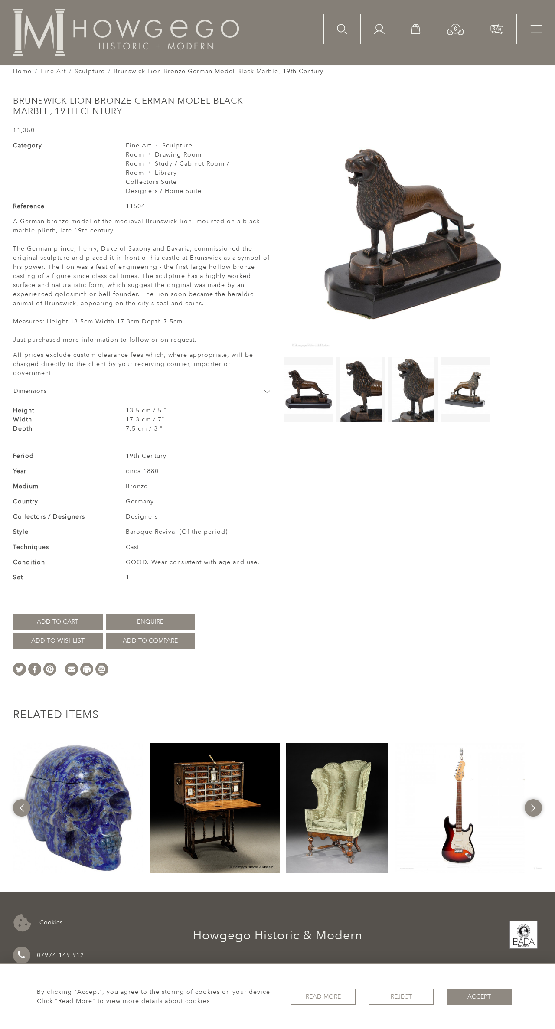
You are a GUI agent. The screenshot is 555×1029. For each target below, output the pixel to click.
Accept (479, 997)
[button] (455, 29)
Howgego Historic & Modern (277, 935)
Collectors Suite (151, 182)
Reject (401, 997)
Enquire (150, 621)
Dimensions (29, 391)
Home (22, 71)
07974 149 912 (60, 955)
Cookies (50, 922)
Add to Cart (57, 621)
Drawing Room (178, 154)
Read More (323, 997)
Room (135, 154)
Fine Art (53, 71)
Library (166, 173)
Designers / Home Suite (164, 191)
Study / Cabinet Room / (192, 164)
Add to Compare (150, 641)
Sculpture (90, 71)
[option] (78, 808)
